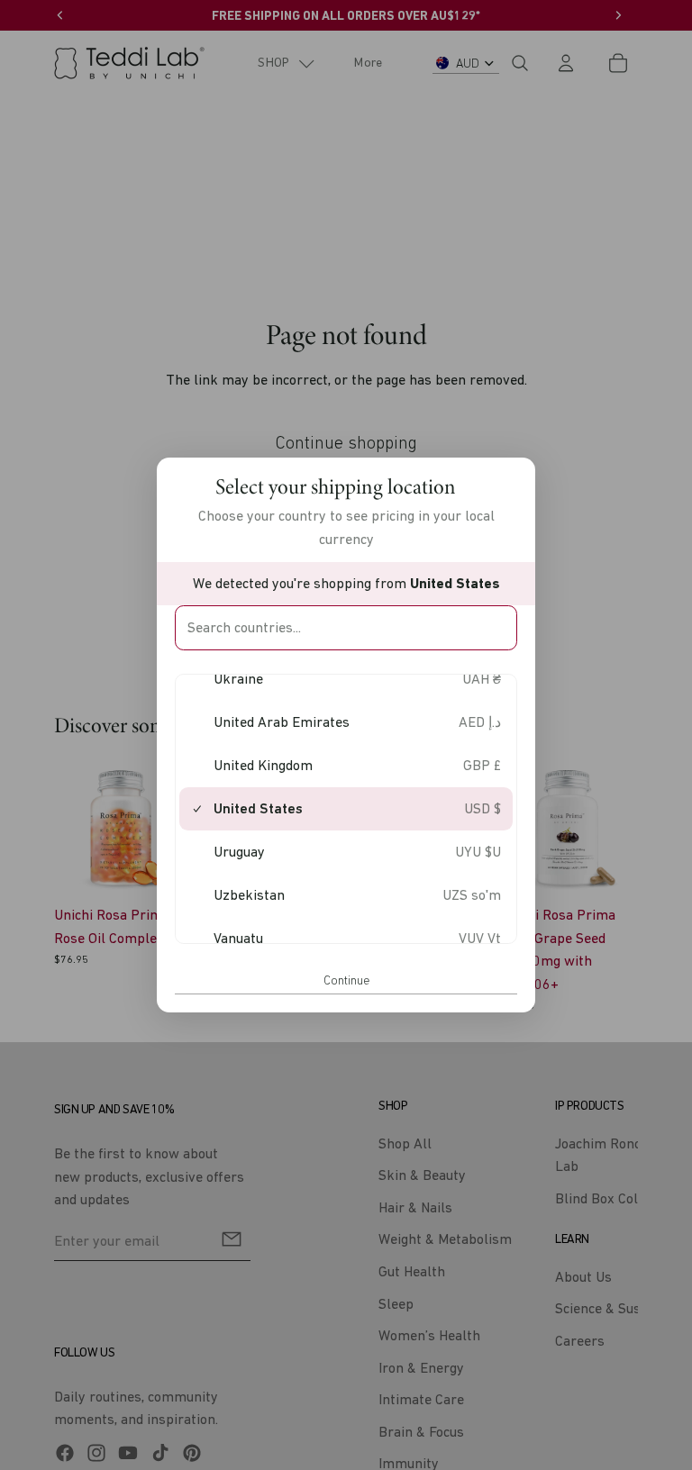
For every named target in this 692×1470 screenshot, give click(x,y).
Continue (346, 980)
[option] (346, 679)
